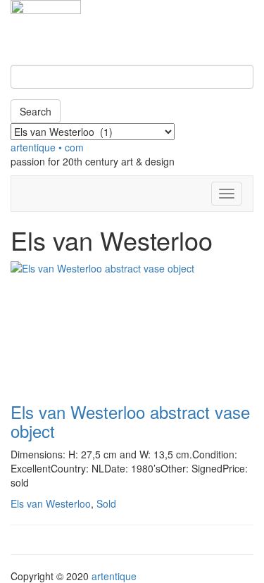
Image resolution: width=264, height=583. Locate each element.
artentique (114, 576)
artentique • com (47, 147)
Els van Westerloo (51, 503)
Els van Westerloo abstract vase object (130, 420)
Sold (106, 503)
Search (35, 111)
